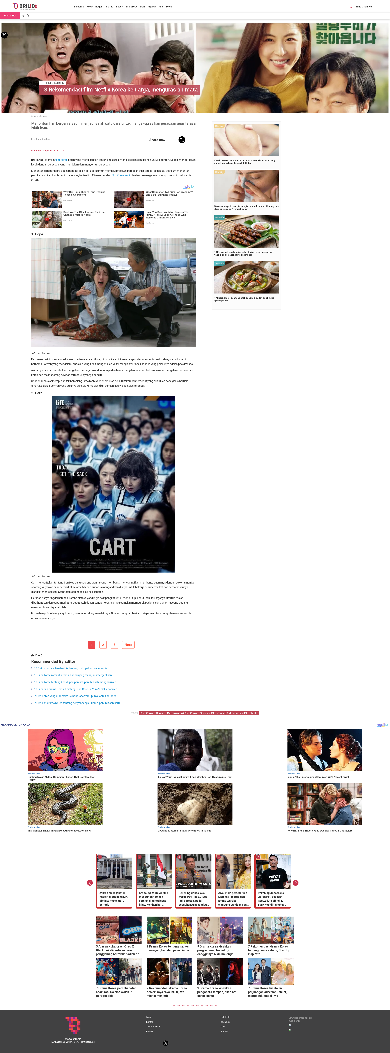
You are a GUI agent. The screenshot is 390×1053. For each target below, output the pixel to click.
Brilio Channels (364, 6)
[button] (24, 16)
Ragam (99, 6)
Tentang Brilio (153, 1026)
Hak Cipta (225, 1017)
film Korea (61, 159)
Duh (142, 6)
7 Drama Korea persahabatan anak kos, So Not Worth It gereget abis (116, 992)
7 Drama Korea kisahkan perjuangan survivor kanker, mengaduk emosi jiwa (267, 992)
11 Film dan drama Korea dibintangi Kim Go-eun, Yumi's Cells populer (75, 689)
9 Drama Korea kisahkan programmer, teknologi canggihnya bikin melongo (215, 950)
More (169, 6)
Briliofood (132, 6)
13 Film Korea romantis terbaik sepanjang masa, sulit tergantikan (73, 675)
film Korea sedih (121, 175)
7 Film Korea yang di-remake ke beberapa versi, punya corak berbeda (75, 696)
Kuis (161, 6)
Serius (109, 6)
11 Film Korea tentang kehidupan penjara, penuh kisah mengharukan (75, 682)
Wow (90, 6)
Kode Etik (225, 1022)
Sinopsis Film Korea (212, 713)
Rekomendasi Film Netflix (242, 713)
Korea (59, 83)
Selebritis (79, 6)
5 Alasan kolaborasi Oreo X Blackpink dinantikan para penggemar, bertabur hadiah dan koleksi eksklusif (118, 951)
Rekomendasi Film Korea (182, 713)
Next (128, 645)
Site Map (225, 1031)
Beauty (120, 6)
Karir (223, 1026)
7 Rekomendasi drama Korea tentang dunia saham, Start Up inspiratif (269, 950)
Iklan (148, 1017)
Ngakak (151, 6)
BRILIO (46, 83)
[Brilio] (25, 6)
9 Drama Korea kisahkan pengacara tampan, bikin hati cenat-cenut (217, 992)
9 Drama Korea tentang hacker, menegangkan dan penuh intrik (168, 948)
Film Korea (147, 713)
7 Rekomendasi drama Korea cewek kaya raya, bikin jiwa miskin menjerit (167, 992)
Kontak (149, 1022)
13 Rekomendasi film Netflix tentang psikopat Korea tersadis (70, 668)
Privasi (149, 1031)
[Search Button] (351, 7)
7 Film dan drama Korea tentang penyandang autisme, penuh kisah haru (77, 703)
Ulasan (160, 713)
